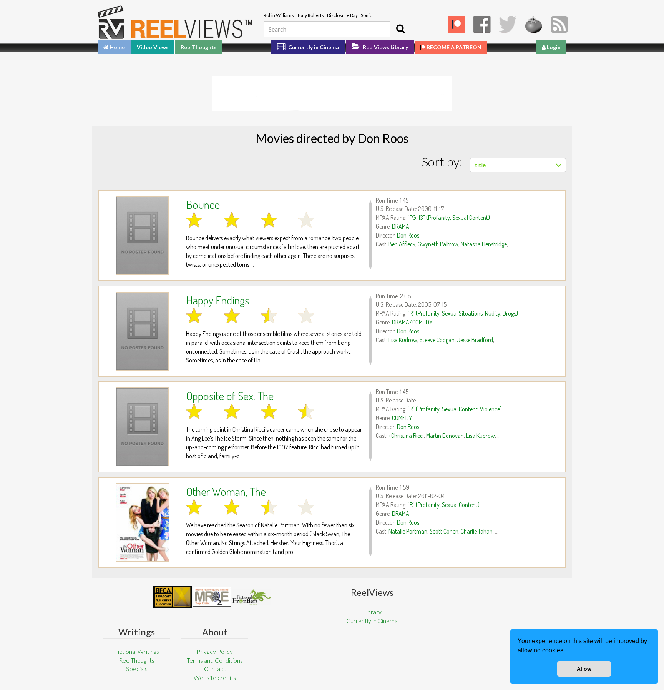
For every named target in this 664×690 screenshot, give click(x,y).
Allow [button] (584, 669)
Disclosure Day (342, 15)
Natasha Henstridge (484, 244)
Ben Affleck (401, 244)
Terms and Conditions (215, 660)
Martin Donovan (445, 435)
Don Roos (408, 235)
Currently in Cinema (313, 47)
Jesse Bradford (475, 340)
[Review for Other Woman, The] (142, 522)
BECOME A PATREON (454, 47)
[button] (567, 651)
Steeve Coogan (437, 340)
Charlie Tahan (477, 531)
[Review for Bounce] (142, 235)
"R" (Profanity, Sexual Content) (444, 505)
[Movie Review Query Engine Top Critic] (212, 597)
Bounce (203, 204)
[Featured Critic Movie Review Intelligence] (172, 597)
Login (553, 47)
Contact (215, 668)
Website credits (215, 677)
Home (116, 47)
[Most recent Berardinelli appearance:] (251, 597)
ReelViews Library (385, 47)
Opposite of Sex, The (230, 395)
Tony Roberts (310, 15)
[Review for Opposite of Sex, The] (142, 426)
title (480, 164)
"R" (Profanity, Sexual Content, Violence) (455, 409)
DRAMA (400, 226)
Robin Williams (279, 15)
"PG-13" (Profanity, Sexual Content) (449, 217)
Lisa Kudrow (402, 340)
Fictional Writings (136, 651)
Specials (137, 668)
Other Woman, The (226, 491)
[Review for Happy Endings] (142, 331)
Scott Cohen (444, 531)
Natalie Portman (407, 531)
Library (372, 611)
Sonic (366, 15)
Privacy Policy (214, 651)
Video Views (153, 47)
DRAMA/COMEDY (412, 322)
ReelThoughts (199, 47)
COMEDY (402, 418)
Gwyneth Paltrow (438, 244)
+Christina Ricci (406, 435)
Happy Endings (217, 300)
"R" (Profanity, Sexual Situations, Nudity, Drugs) (463, 313)
